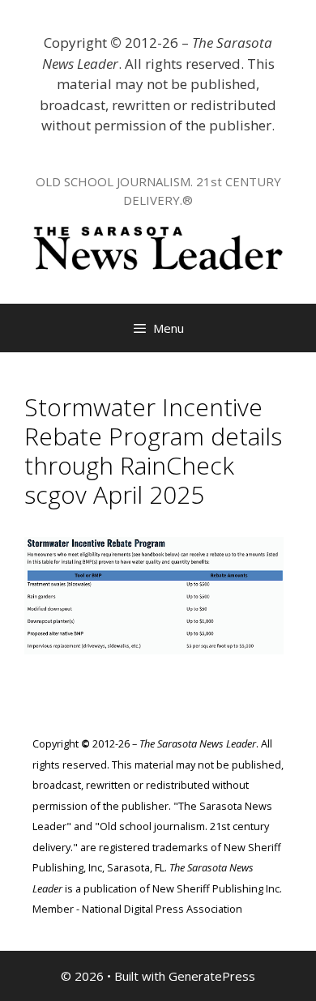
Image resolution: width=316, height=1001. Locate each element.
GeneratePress (212, 976)
